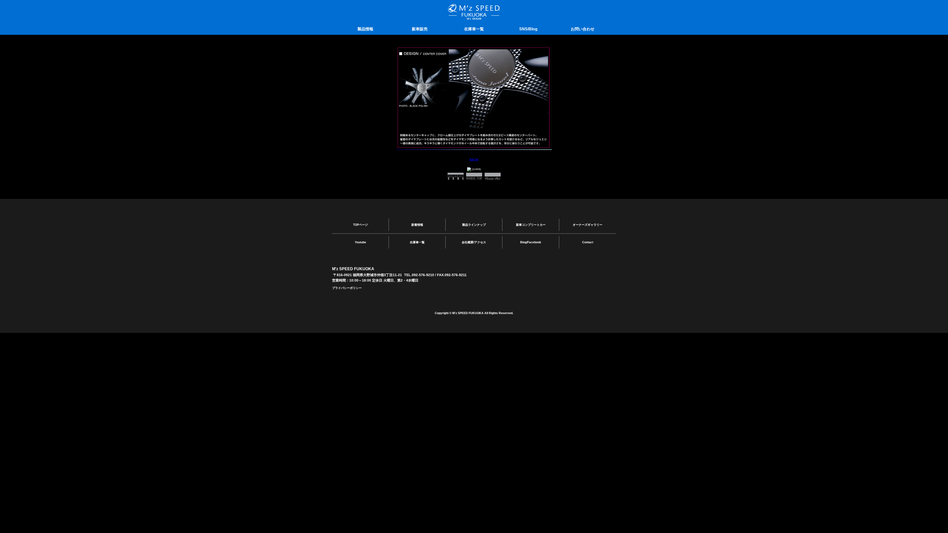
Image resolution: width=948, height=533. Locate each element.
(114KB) (476, 169)
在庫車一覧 (474, 29)
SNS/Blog (528, 29)
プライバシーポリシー (347, 288)
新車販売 (420, 29)
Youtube (360, 242)
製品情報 (365, 29)
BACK (474, 160)
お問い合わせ (582, 29)
